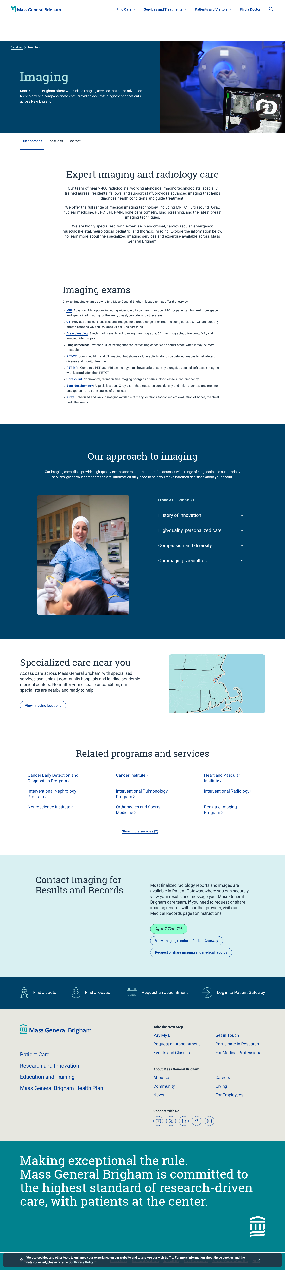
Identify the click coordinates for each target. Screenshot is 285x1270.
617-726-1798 (172, 929)
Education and (47, 1077)
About (161, 1077)
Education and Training (87, 9)
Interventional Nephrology (52, 794)
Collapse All (186, 500)
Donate (245, 9)
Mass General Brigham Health (61, 1088)
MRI (69, 310)
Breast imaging (77, 333)
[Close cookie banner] (259, 1260)
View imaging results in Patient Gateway (186, 941)
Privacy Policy (83, 1262)
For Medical (239, 1052)
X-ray (70, 397)
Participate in (237, 1044)
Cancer (131, 775)
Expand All (165, 500)
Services (17, 47)
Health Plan (18, 9)
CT (68, 322)
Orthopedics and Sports (138, 810)
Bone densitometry (79, 386)
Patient (34, 1054)
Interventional (226, 791)
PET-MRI (72, 368)
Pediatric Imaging (220, 810)
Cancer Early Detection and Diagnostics (53, 778)
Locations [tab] (55, 141)
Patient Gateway (220, 9)
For (229, 1095)
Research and (49, 1065)
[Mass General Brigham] (55, 1033)
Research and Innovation (51, 9)
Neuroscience (49, 807)
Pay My (163, 1035)
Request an (176, 1044)
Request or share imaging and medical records (191, 952)
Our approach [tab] (32, 141)
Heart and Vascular (222, 778)
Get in (227, 1035)
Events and (171, 1052)
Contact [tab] (74, 141)
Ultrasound (74, 379)
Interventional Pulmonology (142, 794)
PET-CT (71, 356)
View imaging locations (43, 705)
